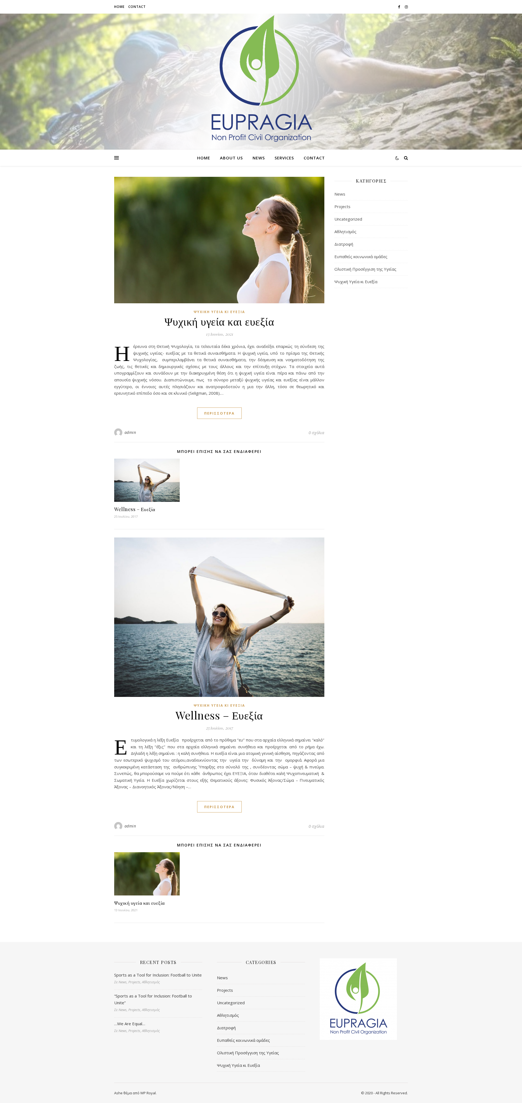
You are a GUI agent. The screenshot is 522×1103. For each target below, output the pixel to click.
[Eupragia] (261, 79)
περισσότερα (219, 413)
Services (284, 157)
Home (119, 6)
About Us (231, 157)
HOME (203, 157)
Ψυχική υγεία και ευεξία (219, 321)
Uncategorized (348, 219)
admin (130, 432)
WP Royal (148, 1092)
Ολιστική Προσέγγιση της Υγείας (365, 269)
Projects (342, 206)
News (259, 157)
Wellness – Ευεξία (134, 509)
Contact (137, 6)
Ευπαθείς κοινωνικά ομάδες (360, 256)
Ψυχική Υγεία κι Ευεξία (219, 312)
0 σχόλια (316, 432)
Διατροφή (343, 244)
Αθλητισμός (345, 231)
